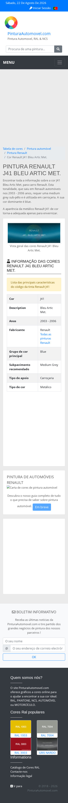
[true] (58, 49)
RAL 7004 (47, 735)
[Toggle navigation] (59, 62)
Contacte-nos (18, 771)
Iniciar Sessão (41, 8)
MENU (9, 62)
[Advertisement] (34, 111)
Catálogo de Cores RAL (25, 767)
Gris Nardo (47, 753)
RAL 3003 (21, 753)
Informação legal (21, 776)
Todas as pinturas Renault (45, 338)
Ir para (17, 786)
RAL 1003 (21, 735)
